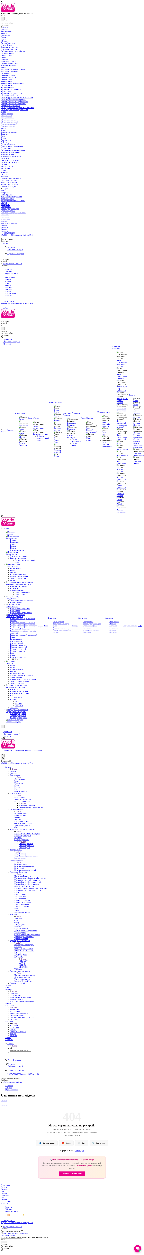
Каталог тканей (47, 1143)
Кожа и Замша (19, 797)
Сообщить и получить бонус (72, 1173)
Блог (81, 1143)
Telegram (8, 271)
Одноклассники (11, 273)
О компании (5, 1185)
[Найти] (3, 18)
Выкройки (14, 993)
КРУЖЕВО (23, 961)
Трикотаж (18, 918)
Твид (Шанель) (20, 854)
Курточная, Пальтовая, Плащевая (27, 834)
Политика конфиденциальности (15, 1233)
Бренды (4, 1187)
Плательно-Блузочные (23, 876)
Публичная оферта (8, 1235)
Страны (4, 1189)
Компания (14, 1026)
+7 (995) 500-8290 (8, 233)
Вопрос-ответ (6, 1201)
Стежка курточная (26, 844)
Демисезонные (20, 779)
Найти (4, 1242)
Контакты (4, 1203)
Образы (4, 1193)
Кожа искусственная (27, 805)
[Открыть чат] (137, 1248)
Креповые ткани (20, 864)
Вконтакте (9, 269)
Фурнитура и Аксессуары (24, 945)
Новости (4, 1197)
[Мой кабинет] (2, 729)
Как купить (14, 1009)
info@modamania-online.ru (12, 264)
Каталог (13, 771)
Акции (66, 1143)
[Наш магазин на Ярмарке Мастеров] (8, 1215)
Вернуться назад (66, 1151)
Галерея (4, 1199)
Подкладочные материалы (24, 975)
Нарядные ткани (20, 813)
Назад (14, 769)
